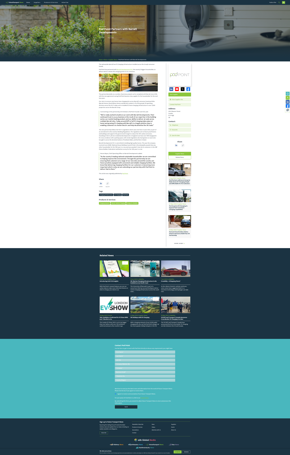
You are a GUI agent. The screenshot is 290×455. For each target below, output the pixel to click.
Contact (134, 433)
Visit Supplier (174, 94)
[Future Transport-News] (14, 2)
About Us (173, 430)
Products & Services (51, 2)
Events (173, 427)
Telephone (175, 125)
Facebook (288, 106)
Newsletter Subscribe (137, 424)
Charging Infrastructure (106, 195)
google (288, 110)
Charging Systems (104, 203)
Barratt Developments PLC (125, 69)
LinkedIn (288, 102)
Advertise (65, 2)
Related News (180, 157)
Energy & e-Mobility (132, 203)
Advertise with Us (156, 430)
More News (178, 243)
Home (101, 59)
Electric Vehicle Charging (118, 203)
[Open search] (279, 2)
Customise (186, 452)
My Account (288, 98)
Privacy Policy (145, 398)
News (28, 2)
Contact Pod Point (175, 104)
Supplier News (113, 59)
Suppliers (37, 2)
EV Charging (117, 195)
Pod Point (125, 173)
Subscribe (272, 2)
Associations (135, 430)
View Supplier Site (177, 99)
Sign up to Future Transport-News (288, 94)
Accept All (177, 452)
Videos (153, 427)
